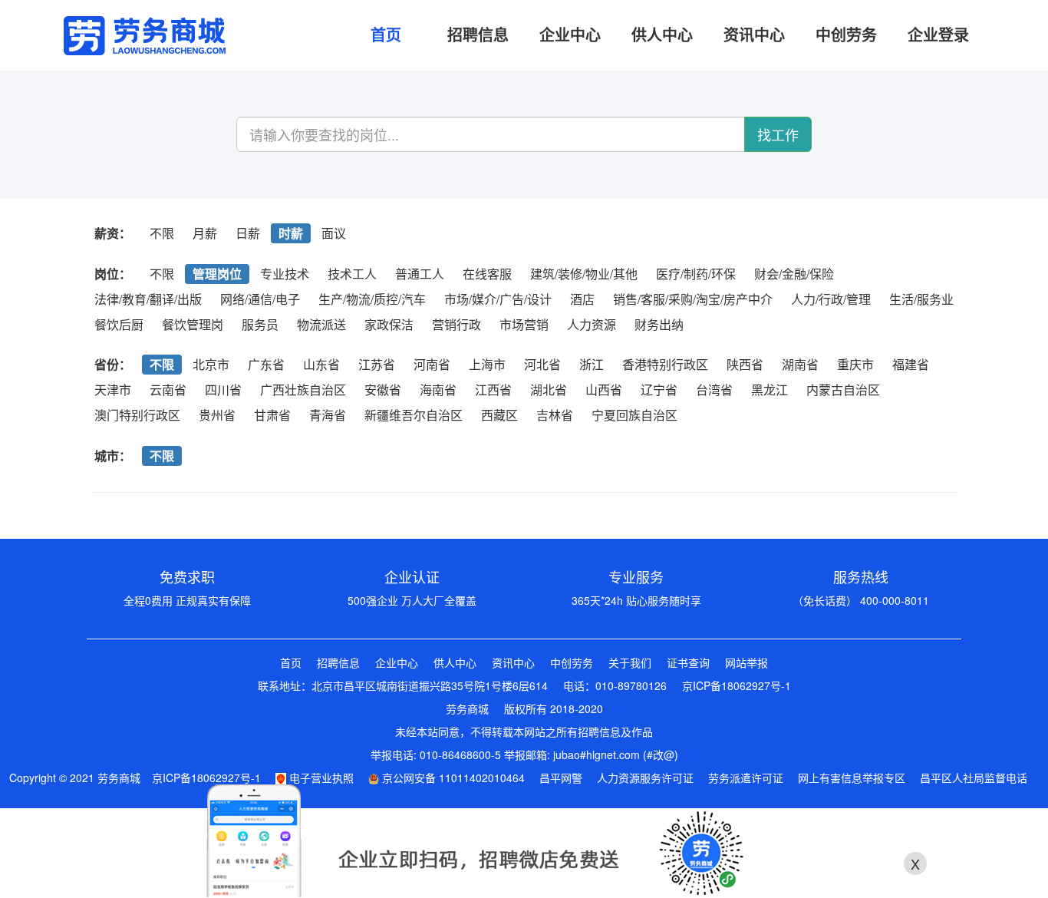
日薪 (248, 233)
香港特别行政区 (665, 364)
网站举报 (746, 662)
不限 (162, 233)
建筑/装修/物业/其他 (584, 273)
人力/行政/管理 (831, 299)
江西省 (493, 389)
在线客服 (487, 273)
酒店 (582, 299)
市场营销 (524, 324)
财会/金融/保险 (794, 273)
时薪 (290, 233)
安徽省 (382, 389)
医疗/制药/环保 (696, 273)
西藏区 (499, 415)
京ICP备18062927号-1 (736, 685)
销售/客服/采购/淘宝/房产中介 (693, 299)
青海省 (327, 415)
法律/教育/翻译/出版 (148, 299)
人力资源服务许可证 (645, 777)
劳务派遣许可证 (745, 777)
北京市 (211, 364)
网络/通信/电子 (260, 299)
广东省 (266, 364)
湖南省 (800, 364)
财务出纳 (659, 324)
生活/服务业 (921, 299)
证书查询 (688, 662)
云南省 (168, 389)
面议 (333, 233)
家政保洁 (389, 324)
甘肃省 (272, 415)
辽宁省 (659, 389)
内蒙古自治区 (843, 389)
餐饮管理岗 (192, 324)
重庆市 (855, 364)
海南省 (438, 389)
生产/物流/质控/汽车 (372, 299)
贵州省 (217, 415)
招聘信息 (338, 662)
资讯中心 (513, 662)
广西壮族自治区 (303, 389)
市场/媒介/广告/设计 (498, 299)
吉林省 (554, 415)
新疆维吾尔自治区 (413, 415)
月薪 (205, 233)
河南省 (432, 364)
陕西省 (745, 364)
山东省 (321, 364)
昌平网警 (560, 777)
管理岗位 (217, 273)
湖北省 (548, 389)
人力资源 (591, 324)
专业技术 (284, 273)
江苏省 (376, 364)
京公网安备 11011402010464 (452, 777)
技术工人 (352, 273)
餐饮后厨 (118, 324)
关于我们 (629, 662)
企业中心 (396, 662)
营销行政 (456, 324)
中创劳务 (571, 662)
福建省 (910, 364)
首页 (291, 662)
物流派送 (321, 324)
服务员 (260, 324)
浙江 (591, 364)
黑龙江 (769, 389)
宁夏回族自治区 (634, 415)
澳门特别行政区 (137, 415)
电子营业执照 (320, 777)
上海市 (487, 364)
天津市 (112, 389)
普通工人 (419, 273)
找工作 (778, 134)
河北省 (542, 364)
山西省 (603, 389)
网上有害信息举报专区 (851, 777)
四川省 (223, 389)
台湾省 (714, 389)
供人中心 (454, 662)
